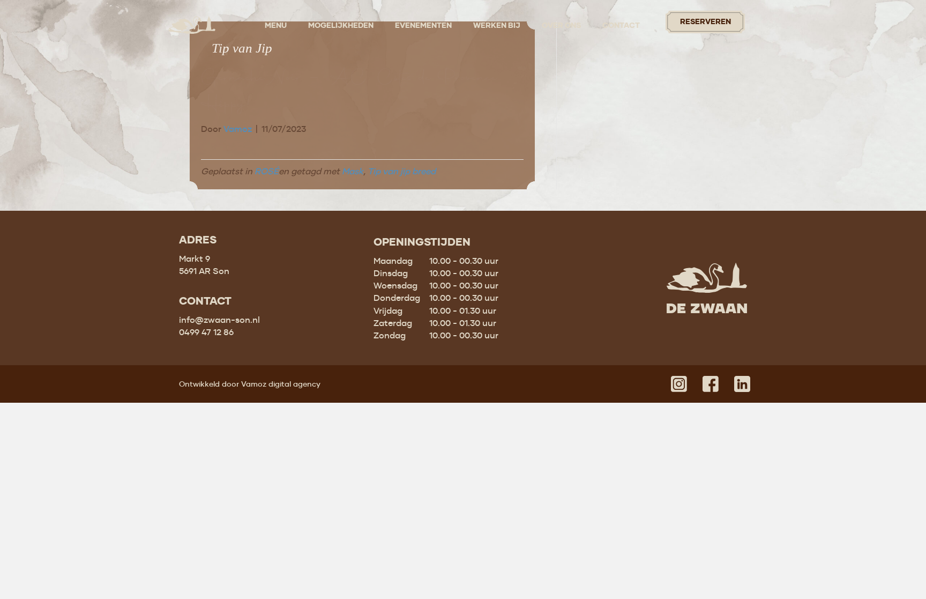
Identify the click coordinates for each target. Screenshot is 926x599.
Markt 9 (194, 258)
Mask (352, 171)
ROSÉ (267, 171)
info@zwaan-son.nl (219, 319)
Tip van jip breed (402, 171)
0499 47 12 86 (206, 332)
